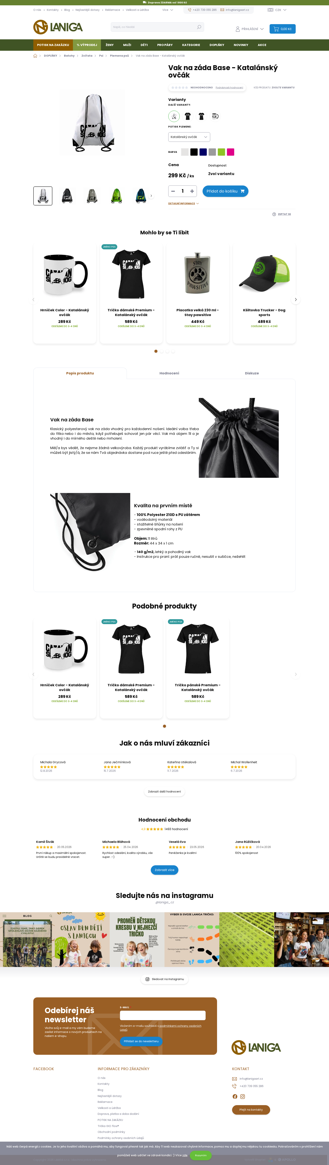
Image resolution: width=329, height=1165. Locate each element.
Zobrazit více (164, 870)
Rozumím (201, 1155)
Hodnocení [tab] (169, 373)
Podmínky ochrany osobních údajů (121, 1138)
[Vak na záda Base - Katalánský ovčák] (174, 116)
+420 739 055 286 (252, 1086)
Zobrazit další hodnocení (164, 791)
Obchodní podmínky (111, 1132)
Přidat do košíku (222, 191)
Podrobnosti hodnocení (229, 87)
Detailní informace (181, 203)
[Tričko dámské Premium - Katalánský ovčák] (201, 116)
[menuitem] (54, 45)
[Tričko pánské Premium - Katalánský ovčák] (187, 116)
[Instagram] (242, 1096)
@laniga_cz (164, 902)
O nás (37, 10)
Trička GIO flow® (108, 1126)
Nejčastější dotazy (88, 10)
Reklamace (112, 10)
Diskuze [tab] (252, 373)
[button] (156, 351)
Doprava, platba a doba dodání (118, 1114)
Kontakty (53, 10)
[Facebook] (235, 1096)
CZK (278, 10)
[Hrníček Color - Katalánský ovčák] (215, 116)
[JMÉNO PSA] (131, 274)
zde (184, 1155)
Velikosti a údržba (137, 10)
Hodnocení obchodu (164, 819)
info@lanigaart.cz (251, 1079)
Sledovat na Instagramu (168, 979)
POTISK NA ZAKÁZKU (110, 1120)
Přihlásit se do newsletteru (141, 1041)
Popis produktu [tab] (80, 373)
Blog (67, 10)
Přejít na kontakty (251, 1110)
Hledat (199, 27)
